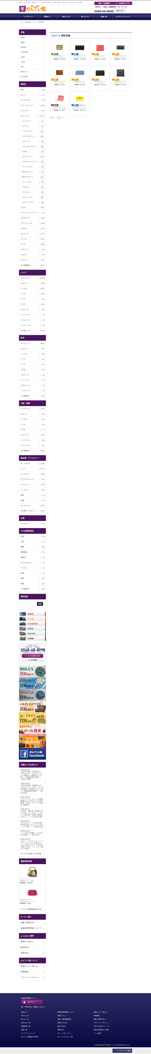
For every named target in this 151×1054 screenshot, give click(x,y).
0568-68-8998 (103, 11)
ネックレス (25, 474)
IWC (22, 90)
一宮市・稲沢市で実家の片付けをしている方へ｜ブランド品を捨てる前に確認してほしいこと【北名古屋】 (31, 814)
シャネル (24, 288)
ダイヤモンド (26, 505)
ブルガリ (24, 228)
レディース (26, 141)
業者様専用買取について (31, 928)
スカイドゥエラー (28, 202)
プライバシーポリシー (30, 977)
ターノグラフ (26, 121)
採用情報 (24, 972)
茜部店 (23, 37)
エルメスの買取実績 (38, 22)
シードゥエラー (27, 167)
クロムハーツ (26, 320)
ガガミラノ (25, 249)
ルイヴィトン (26, 278)
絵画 (22, 573)
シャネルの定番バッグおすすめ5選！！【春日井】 (31, 834)
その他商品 (25, 589)
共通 (22, 67)
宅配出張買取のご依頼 (101, 1030)
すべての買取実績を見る (31, 909)
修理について (62, 1015)
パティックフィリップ (29, 213)
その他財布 (25, 396)
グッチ (23, 294)
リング (23, 469)
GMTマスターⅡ (27, 177)
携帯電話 (24, 552)
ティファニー (26, 315)
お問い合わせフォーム (101, 1026)
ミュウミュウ (26, 325)
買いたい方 (85, 17)
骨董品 (23, 557)
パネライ (24, 255)
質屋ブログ (24, 72)
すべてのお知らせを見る (31, 854)
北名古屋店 (24, 52)
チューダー (25, 111)
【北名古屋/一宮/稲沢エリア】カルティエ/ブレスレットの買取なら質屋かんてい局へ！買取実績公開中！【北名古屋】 (32, 775)
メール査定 (97, 1033)
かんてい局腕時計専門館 (29, 1037)
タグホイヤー (26, 218)
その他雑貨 (25, 451)
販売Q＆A (25, 947)
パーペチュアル (27, 131)
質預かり (47, 17)
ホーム (22, 22)
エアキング (26, 192)
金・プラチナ (26, 463)
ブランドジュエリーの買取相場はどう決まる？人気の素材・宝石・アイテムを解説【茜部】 (31, 802)
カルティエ (25, 234)
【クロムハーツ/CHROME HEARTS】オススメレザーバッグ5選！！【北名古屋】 (32, 825)
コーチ (23, 299)
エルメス (24, 260)
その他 (24, 151)
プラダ (23, 304)
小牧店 (23, 57)
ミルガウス (26, 187)
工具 (22, 541)
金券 (22, 536)
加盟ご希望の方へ (28, 922)
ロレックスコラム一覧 (65, 1037)
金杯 (22, 495)
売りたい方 (66, 17)
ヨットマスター (27, 182)
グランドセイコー (27, 105)
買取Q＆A (25, 953)
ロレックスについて (64, 1033)
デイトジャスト (27, 197)
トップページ (28, 17)
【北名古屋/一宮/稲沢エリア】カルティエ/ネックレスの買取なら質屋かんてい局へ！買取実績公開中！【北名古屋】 (32, 789)
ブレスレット (26, 484)
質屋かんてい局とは (29, 966)
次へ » (60, 118)
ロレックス (25, 116)
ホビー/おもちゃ (27, 563)
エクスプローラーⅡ (29, 146)
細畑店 (23, 42)
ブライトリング (26, 223)
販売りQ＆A (61, 1026)
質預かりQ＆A (27, 942)
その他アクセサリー (28, 511)
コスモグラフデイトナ (29, 162)
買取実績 (28, 22)
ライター (24, 568)
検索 (40, 604)
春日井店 (23, 47)
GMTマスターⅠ (27, 172)
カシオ (23, 244)
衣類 (22, 578)
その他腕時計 (26, 265)
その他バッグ (26, 330)
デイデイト (26, 126)
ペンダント (25, 490)
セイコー (24, 239)
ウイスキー (25, 523)
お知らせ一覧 (25, 1023)
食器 (22, 584)
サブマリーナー (27, 156)
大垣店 (23, 62)
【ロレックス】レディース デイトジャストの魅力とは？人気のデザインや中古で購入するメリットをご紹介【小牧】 (31, 845)
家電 (22, 547)
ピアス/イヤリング (27, 479)
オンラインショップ (123, 17)
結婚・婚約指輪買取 (64, 1019)
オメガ (23, 207)
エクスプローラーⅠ (29, 136)
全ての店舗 (24, 76)
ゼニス (23, 95)
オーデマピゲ (26, 100)
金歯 (22, 500)
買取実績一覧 (25, 1026)
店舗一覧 (104, 17)
